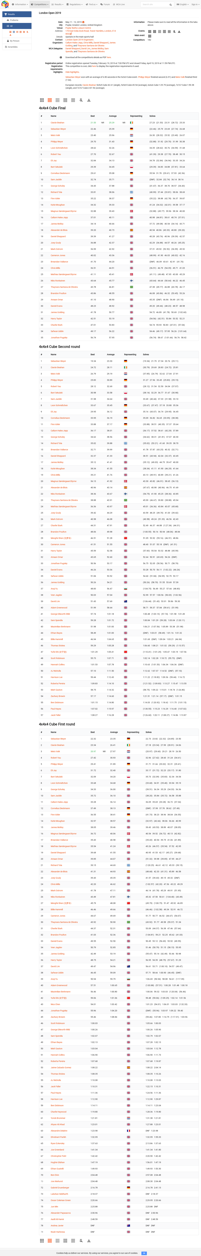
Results (11, 14)
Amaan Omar (57, 299)
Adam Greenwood (59, 607)
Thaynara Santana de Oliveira (90, 45)
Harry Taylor (56, 318)
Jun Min (54, 1206)
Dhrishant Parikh (58, 1137)
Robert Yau (56, 154)
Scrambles (13, 47)
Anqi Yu (54, 588)
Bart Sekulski (57, 167)
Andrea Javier (57, 1225)
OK (144, 1253)
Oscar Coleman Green (61, 1200)
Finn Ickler (55, 198)
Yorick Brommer (58, 1118)
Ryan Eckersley (57, 1143)
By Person (14, 41)
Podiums (14, 20)
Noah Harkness (58, 1232)
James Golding (57, 312)
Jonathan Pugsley (59, 337)
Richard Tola (56, 192)
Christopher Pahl (58, 1156)
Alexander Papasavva (61, 1213)
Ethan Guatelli (57, 1168)
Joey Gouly (56, 243)
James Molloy (97, 48)
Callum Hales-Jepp (74, 42)
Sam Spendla (57, 620)
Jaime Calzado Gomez (61, 1067)
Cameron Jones (58, 255)
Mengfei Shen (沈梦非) (61, 538)
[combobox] (157, 4)
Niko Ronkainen (58, 280)
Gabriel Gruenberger (60, 1187)
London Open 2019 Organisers (79, 40)
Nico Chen (55, 1004)
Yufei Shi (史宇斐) (59, 652)
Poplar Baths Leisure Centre (78, 28)
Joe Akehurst (57, 1181)
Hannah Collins (58, 664)
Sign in (195, 4)
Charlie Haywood (58, 1112)
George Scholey (58, 186)
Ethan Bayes (56, 633)
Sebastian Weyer (73, 77)
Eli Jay (54, 160)
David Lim (85, 48)
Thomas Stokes (58, 645)
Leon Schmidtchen (59, 148)
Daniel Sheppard (101, 42)
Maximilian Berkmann (60, 626)
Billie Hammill (57, 639)
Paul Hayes (56, 709)
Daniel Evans (56, 306)
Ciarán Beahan (89, 85)
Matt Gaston (56, 690)
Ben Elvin (55, 1175)
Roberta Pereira (58, 683)
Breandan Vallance (59, 262)
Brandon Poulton (58, 293)
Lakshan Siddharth (59, 1194)
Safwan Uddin (57, 331)
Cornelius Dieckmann (60, 173)
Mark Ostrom (57, 249)
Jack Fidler (56, 715)
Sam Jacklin (56, 179)
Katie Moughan (58, 205)
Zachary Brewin (58, 696)
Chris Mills (88, 42)
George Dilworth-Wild (60, 614)
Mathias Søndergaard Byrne (63, 274)
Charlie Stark (56, 325)
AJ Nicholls (56, 671)
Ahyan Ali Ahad (58, 1124)
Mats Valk (180, 77)
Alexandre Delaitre (59, 1131)
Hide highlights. (72, 72)
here (109, 57)
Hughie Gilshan (58, 1162)
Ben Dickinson (57, 702)
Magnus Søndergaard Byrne (63, 211)
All (11, 26)
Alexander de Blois (59, 230)
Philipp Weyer (144, 77)
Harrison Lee (56, 677)
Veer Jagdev (56, 595)
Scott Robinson (58, 658)
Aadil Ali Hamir (57, 1219)
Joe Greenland (57, 1150)
